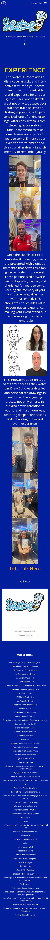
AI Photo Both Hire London (25, 704)
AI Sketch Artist (25, 708)
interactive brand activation (25, 810)
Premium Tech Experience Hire (25, 831)
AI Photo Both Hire (25, 701)
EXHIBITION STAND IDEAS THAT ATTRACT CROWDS (25, 780)
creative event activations (25, 754)
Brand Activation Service (25, 728)
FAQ (25, 784)
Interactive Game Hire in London (25, 813)
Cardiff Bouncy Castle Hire (25, 731)
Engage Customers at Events (25, 772)
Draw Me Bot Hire (25, 762)
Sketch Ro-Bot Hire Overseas (25, 874)
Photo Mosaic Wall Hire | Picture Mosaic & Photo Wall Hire (25, 826)
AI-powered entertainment (25, 712)
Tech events (25, 884)
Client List (25, 739)
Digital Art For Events (25, 758)
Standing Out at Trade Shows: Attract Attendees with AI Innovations (25, 878)
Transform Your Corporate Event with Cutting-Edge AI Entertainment (25, 899)
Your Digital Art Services (25, 915)
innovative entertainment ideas (25, 802)
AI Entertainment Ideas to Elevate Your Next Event (25, 685)
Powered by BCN (25, 635)
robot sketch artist (25, 847)
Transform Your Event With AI (25, 904)
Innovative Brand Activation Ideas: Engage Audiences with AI (25, 796)
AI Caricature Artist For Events (25, 666)
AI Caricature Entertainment (25, 670)
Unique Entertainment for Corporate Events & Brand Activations (25, 909)
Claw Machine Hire (25, 735)
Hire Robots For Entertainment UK (25, 792)
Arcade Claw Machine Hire (25, 716)
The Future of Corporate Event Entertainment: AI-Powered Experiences (25, 893)
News (25, 821)
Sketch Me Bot (25, 866)
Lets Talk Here (25, 568)
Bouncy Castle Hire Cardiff (25, 724)
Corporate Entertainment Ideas (25, 747)
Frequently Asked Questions (25, 788)
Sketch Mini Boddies (25, 870)
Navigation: (36, 3)
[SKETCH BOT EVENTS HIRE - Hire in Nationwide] (25, 21)
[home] (3, 3)
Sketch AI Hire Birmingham (25, 858)
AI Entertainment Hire (25, 678)
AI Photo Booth (25, 693)
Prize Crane (25, 835)
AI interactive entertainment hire (25, 689)
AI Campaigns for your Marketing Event (25, 662)
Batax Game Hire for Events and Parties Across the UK (25, 720)
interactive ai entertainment (25, 806)
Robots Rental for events (25, 854)
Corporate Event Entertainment (25, 751)
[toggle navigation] (45, 3)
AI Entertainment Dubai (25, 674)
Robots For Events (25, 851)
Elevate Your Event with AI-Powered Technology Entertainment (25, 767)
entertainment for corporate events (25, 776)
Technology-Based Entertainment (25, 888)
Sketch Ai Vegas (25, 862)
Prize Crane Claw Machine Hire (25, 839)
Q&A (25, 843)
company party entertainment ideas (25, 743)
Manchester (25, 817)
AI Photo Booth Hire (25, 697)
